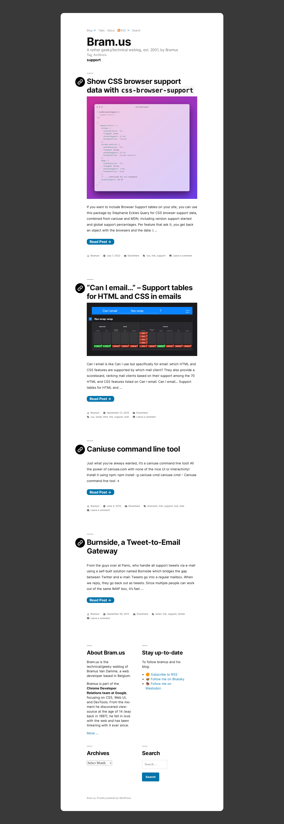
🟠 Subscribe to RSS (162, 674)
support (161, 255)
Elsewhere (133, 255)
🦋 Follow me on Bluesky (165, 679)
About (111, 30)
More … (92, 733)
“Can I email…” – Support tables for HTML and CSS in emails (140, 292)
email (99, 416)
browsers (152, 506)
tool (176, 506)
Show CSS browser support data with (140, 85)
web (126, 416)
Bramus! (95, 255)
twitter (181, 613)
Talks (101, 30)
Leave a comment (182, 255)
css (148, 255)
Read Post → (100, 242)
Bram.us (109, 42)
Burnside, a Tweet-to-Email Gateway (133, 546)
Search (136, 30)
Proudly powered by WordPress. (114, 798)
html (105, 416)
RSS (123, 30)
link (154, 255)
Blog (89, 30)
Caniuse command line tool (133, 448)
